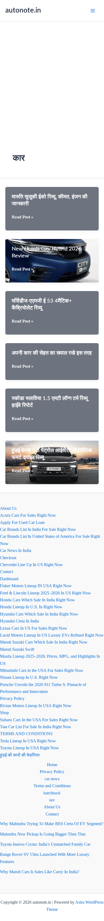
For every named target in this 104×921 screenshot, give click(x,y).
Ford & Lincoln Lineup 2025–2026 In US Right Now (45, 593)
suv (52, 800)
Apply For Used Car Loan (22, 522)
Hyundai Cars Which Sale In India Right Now (39, 614)
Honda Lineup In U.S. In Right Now (31, 607)
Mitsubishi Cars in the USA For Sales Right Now (41, 670)
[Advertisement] (52, 76)
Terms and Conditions (52, 785)
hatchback (52, 793)
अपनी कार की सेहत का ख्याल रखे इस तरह (52, 353)
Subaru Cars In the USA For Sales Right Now (39, 720)
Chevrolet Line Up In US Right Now (31, 564)
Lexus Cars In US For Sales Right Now (33, 628)
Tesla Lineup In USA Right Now (28, 741)
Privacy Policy (12, 698)
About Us (8, 508)
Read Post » (22, 217)
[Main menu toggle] (93, 11)
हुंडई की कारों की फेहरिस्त (19, 755)
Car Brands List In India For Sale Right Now (38, 529)
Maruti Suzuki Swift (17, 649)
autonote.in (23, 10)
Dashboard (9, 579)
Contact (6, 571)
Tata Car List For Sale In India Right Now (35, 726)
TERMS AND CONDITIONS (26, 733)
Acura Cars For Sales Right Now (28, 515)
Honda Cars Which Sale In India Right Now (37, 600)
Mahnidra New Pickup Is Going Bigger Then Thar (43, 834)
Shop (4, 712)
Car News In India (15, 550)
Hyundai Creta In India (19, 621)
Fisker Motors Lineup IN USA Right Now (36, 585)
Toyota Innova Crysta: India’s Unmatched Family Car (45, 844)
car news (52, 779)
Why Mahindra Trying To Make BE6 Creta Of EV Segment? (51, 823)
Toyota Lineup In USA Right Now (29, 748)
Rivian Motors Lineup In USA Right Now (35, 705)
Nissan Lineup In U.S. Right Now (29, 677)
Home (52, 764)
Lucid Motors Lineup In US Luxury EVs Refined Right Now (52, 635)
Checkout (8, 557)
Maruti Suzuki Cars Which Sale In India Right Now (43, 642)
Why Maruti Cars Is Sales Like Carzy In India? (39, 871)
